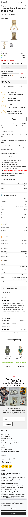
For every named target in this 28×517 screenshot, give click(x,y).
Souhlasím (13, 513)
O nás (2, 445)
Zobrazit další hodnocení (20, 333)
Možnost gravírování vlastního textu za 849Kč (15, 170)
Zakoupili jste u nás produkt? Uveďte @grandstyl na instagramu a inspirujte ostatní (14, 382)
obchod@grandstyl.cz (10, 459)
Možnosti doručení (6, 75)
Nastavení (13, 509)
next (26, 351)
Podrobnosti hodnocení (6, 16)
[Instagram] (10, 466)
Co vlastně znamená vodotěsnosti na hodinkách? (10, 474)
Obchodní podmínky (6, 438)
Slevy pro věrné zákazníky (10, 164)
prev (1, 351)
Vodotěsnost (4, 135)
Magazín (3, 447)
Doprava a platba (5, 436)
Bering (6, 18)
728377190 (8, 462)
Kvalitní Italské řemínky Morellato (10, 483)
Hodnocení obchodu (6, 449)
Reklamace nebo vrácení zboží (9, 440)
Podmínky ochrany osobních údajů (10, 443)
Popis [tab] (14, 119)
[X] (6, 466)
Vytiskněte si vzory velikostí (8, 175)
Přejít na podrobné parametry (8, 60)
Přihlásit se (8, 424)
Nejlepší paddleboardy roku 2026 (10, 492)
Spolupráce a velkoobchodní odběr (10, 451)
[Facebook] (3, 466)
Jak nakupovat (5, 434)
